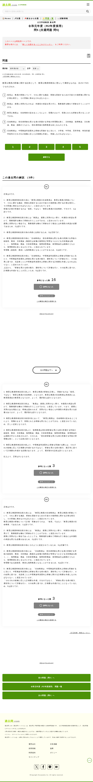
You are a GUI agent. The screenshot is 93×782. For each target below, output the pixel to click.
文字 (29, 68)
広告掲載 (53, 744)
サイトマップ (34, 757)
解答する (46, 157)
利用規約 (32, 753)
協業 (52, 748)
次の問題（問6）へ (46, 695)
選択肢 (5, 68)
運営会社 (32, 744)
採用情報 (32, 748)
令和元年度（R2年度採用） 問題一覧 (46, 687)
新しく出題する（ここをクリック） (37, 44)
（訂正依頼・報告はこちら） (11, 76)
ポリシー (53, 753)
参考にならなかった (46, 296)
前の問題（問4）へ (46, 678)
